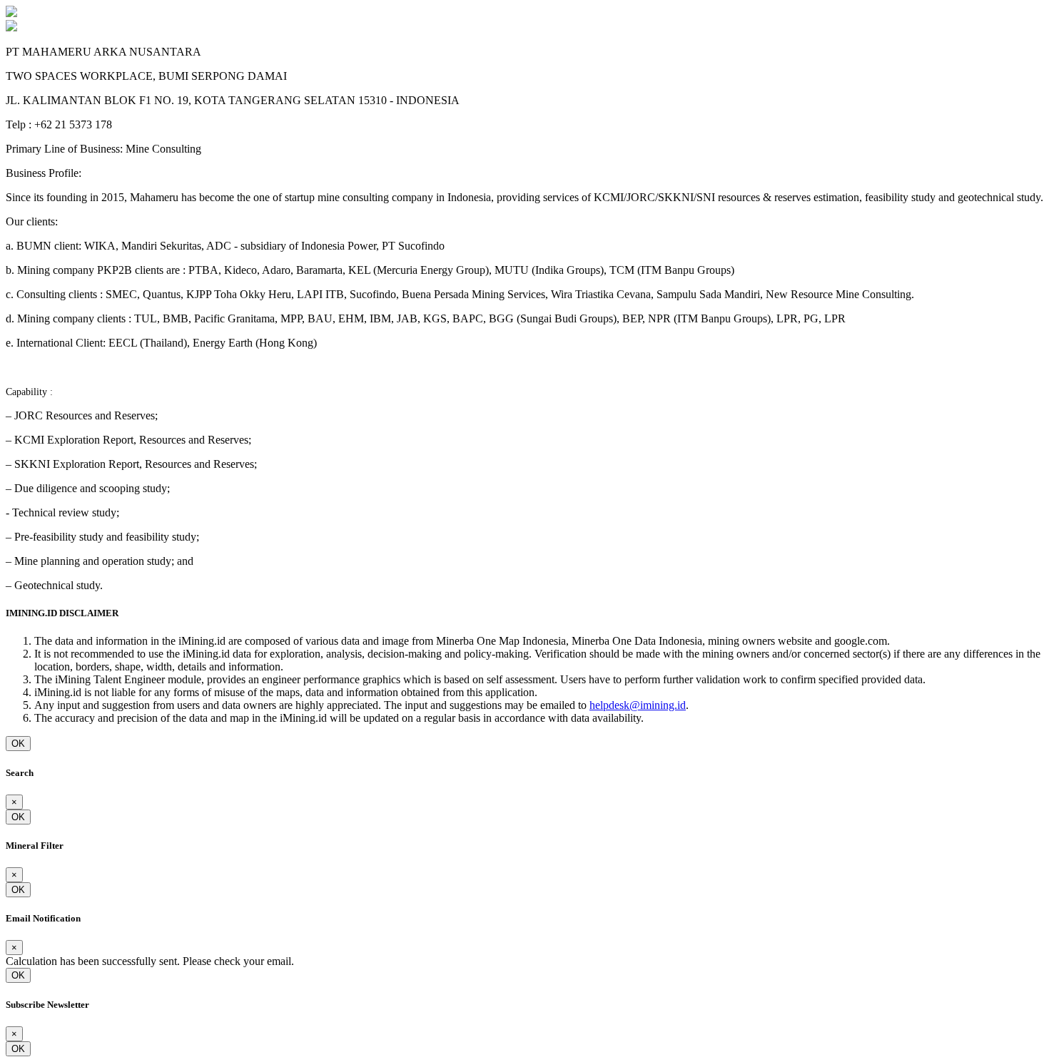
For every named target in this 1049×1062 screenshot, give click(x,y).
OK (18, 743)
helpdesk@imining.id (637, 705)
